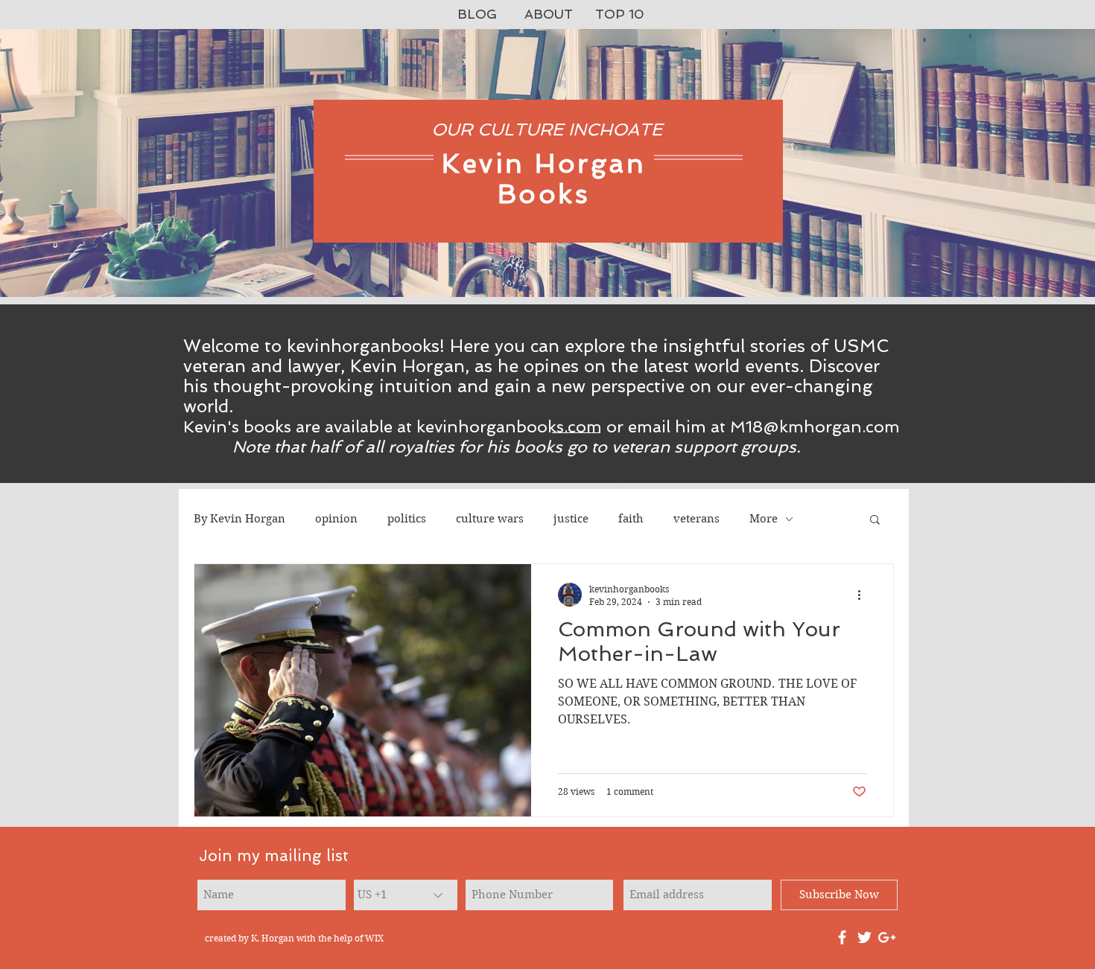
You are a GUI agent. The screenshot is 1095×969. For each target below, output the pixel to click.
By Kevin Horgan (239, 518)
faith (631, 518)
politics (406, 518)
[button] (875, 520)
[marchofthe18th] (864, 937)
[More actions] (864, 595)
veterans (696, 518)
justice (570, 518)
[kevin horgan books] (842, 937)
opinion (336, 518)
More (763, 518)
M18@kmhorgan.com (815, 426)
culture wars (490, 518)
